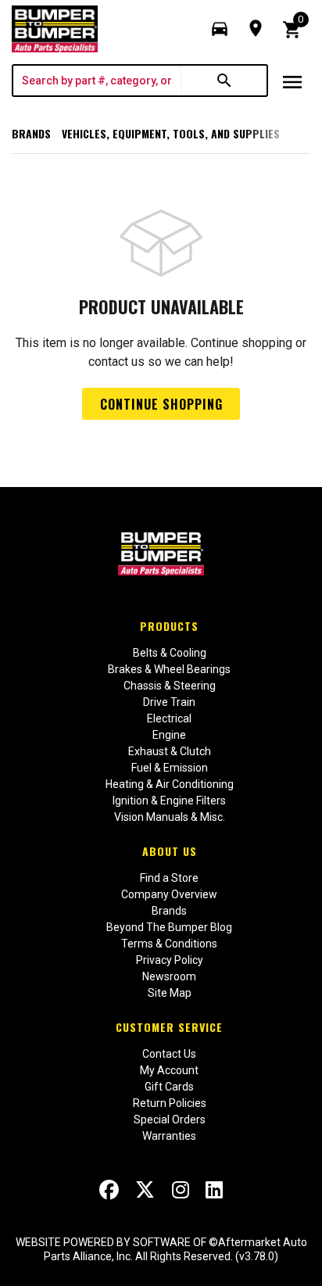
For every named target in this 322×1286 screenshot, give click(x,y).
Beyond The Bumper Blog (169, 927)
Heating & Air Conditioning (170, 784)
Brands (31, 133)
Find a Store (169, 878)
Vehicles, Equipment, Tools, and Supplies (171, 133)
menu (292, 82)
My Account (169, 1070)
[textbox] (97, 80)
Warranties (169, 1136)
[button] (219, 29)
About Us (169, 851)
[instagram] (180, 1189)
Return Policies (169, 1103)
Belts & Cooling (169, 653)
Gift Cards (169, 1086)
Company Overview (169, 894)
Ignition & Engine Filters (169, 800)
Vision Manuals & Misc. (169, 817)
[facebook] (109, 1189)
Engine (169, 735)
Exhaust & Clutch (169, 751)
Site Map (169, 993)
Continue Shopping (161, 404)
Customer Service (169, 1027)
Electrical (169, 718)
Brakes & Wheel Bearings (169, 669)
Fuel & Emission (169, 767)
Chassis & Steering (169, 685)
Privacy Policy (169, 960)
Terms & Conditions (169, 943)
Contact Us (169, 1054)
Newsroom (169, 976)
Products (169, 626)
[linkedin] (214, 1189)
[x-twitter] (145, 1189)
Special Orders (170, 1119)
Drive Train (169, 702)
